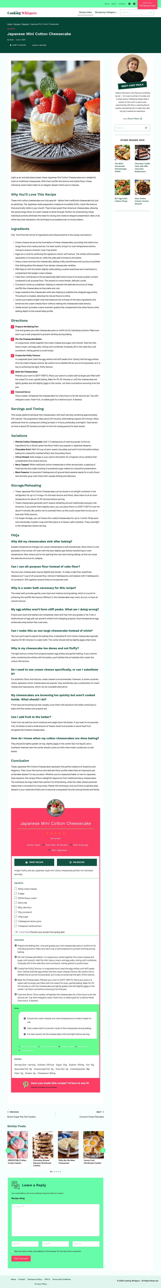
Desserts (11, 29)
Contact (121, 4)
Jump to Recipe (19, 45)
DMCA (47, 1279)
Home (106, 4)
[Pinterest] (129, 4)
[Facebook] (134, 4)
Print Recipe (36, 862)
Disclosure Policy (35, 1279)
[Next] (103, 1150)
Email (46, 1244)
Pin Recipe (79, 862)
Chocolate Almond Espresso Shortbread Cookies (42, 1163)
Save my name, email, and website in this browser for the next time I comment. (47, 1251)
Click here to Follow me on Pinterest (44, 1087)
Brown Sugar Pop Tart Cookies (21, 1114)
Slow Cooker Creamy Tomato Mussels (142, 201)
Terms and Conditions (61, 1279)
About (113, 4)
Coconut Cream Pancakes (92, 1114)
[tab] (51, 1171)
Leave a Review (39, 45)
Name (16, 1244)
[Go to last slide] (8, 1150)
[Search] (146, 128)
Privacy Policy (41, 1284)
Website (77, 1244)
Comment (17, 1206)
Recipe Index (85, 12)
